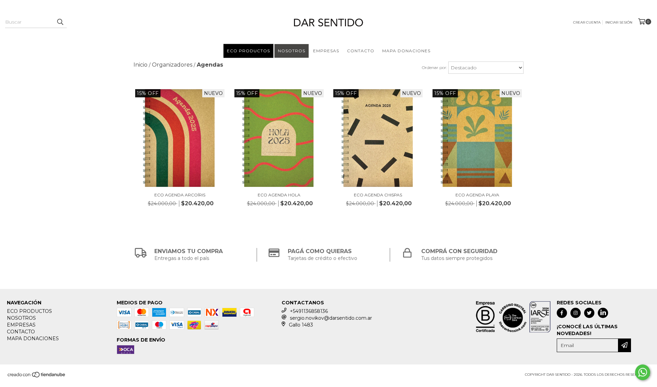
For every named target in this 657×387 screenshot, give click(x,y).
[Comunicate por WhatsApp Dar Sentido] (642, 372)
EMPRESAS (326, 50)
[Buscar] (60, 22)
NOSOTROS (291, 50)
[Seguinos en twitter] (589, 313)
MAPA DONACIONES (406, 50)
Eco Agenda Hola (279, 194)
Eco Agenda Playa (477, 194)
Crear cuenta (587, 22)
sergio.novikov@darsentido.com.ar (331, 318)
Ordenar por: (434, 67)
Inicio (140, 64)
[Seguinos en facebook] (562, 313)
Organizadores (172, 64)
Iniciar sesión (618, 22)
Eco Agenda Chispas (378, 194)
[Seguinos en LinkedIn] (603, 313)
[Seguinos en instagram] (575, 313)
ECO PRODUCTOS (248, 50)
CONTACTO (360, 50)
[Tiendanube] (37, 376)
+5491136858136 (309, 311)
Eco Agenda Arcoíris (179, 194)
